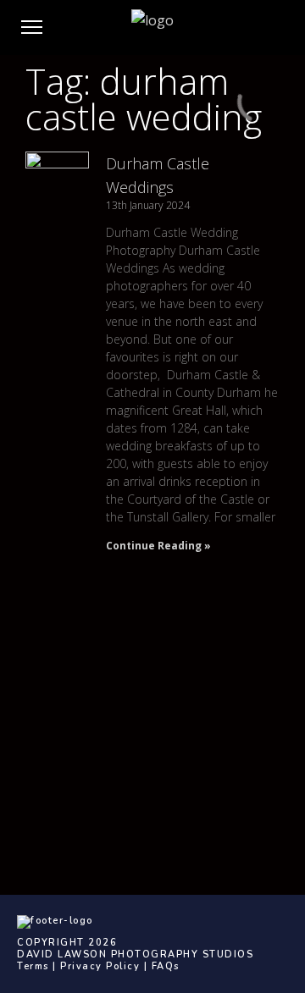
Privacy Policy (100, 966)
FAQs (166, 966)
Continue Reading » (158, 545)
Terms (33, 966)
